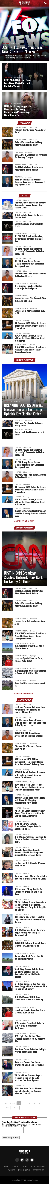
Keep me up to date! (11, 1138)
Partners (11, 1170)
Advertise (15, 1166)
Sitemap (24, 1166)
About (6, 1166)
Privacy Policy (38, 1170)
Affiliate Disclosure (38, 1166)
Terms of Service (24, 1170)
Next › (6, 1108)
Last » (15, 1108)
